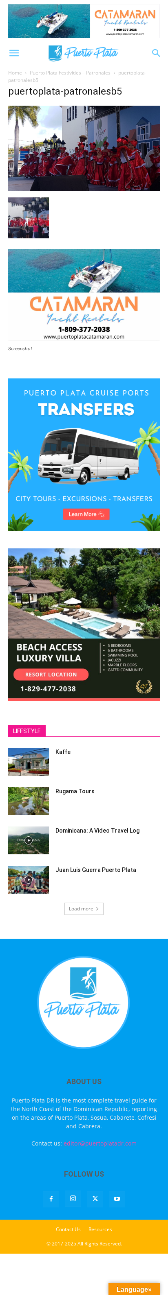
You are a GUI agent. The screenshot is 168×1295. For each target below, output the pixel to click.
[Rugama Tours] (28, 801)
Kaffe (63, 752)
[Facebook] (51, 1199)
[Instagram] (73, 1199)
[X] (95, 1199)
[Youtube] (117, 1199)
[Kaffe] (28, 762)
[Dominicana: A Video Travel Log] (28, 840)
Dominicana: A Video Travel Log (97, 830)
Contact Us (68, 1229)
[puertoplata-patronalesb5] (84, 189)
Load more (81, 908)
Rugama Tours (75, 791)
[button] (14, 53)
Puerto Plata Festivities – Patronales (70, 72)
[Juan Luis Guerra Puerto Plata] (28, 880)
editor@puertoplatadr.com (100, 1143)
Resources (100, 1229)
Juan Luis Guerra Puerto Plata (95, 870)
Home (15, 72)
